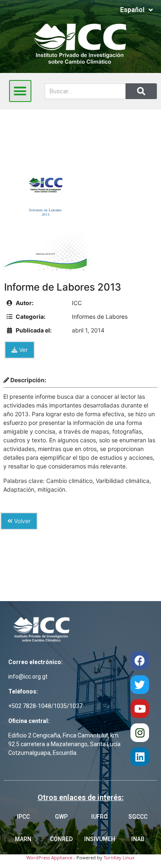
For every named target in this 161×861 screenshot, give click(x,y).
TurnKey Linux (119, 857)
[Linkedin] (139, 756)
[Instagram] (139, 732)
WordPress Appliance (49, 857)
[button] (20, 91)
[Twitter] (139, 684)
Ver (22, 349)
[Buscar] (141, 91)
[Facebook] (139, 660)
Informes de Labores (100, 316)
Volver (21, 520)
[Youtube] (139, 708)
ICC (77, 302)
